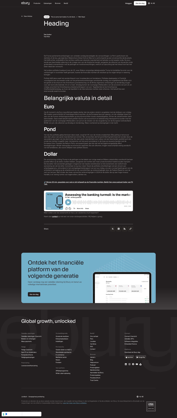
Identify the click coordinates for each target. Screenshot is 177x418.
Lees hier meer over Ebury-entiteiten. (75, 403)
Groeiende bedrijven (62, 336)
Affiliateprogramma (62, 371)
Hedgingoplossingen (28, 357)
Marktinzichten (95, 370)
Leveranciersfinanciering (29, 365)
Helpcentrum (94, 362)
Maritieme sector (61, 357)
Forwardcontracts (27, 355)
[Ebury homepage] (25, 3)
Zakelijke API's (129, 339)
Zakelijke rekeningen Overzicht (31, 336)
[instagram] (129, 364)
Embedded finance (131, 344)
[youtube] (137, 364)
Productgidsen (95, 367)
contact (55, 216)
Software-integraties (131, 341)
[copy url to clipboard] (130, 228)
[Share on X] (112, 228)
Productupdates (95, 375)
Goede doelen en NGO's (64, 350)
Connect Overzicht (131, 336)
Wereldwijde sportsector (63, 352)
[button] (37, 3)
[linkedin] (126, 364)
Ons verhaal (94, 336)
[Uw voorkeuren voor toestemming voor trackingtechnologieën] (4, 414)
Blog (91, 360)
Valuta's (92, 357)
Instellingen (59, 341)
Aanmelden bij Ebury (96, 372)
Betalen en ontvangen (28, 339)
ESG (91, 346)
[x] (133, 364)
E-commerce (60, 355)
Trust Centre (94, 380)
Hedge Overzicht (26, 350)
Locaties (93, 341)
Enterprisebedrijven (62, 339)
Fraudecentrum (95, 378)
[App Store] (129, 357)
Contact (92, 349)
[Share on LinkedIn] (118, 228)
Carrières (93, 344)
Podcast (92, 365)
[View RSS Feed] (124, 228)
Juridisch (24, 396)
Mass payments (26, 341)
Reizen (58, 360)
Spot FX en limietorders (28, 352)
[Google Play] (140, 357)
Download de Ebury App (132, 352)
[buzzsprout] (140, 364)
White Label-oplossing (63, 373)
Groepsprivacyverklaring (36, 396)
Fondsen (58, 362)
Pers (91, 339)
